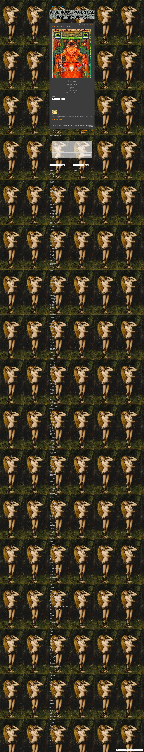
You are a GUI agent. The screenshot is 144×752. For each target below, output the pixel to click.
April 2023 (52, 238)
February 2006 (53, 540)
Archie (51, 552)
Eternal (52, 130)
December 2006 (53, 525)
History (51, 618)
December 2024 (53, 209)
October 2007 (52, 510)
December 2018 (53, 314)
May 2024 (52, 219)
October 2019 (52, 299)
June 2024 (52, 217)
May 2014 (52, 395)
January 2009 (52, 488)
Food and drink (53, 591)
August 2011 (52, 443)
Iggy (50, 621)
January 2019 (52, 313)
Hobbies (51, 619)
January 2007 (52, 524)
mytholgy (51, 649)
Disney (51, 581)
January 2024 (52, 225)
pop (50, 672)
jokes (51, 625)
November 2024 (53, 210)
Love (51, 632)
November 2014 (53, 386)
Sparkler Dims (53, 174)
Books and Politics (54, 561)
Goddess (51, 612)
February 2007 (53, 522)
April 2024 (52, 220)
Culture (51, 572)
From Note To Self (53, 602)
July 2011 (52, 444)
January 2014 (52, 401)
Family (51, 588)
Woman (51, 728)
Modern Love (52, 640)
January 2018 (52, 330)
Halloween (52, 615)
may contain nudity (54, 637)
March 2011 (52, 450)
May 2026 (52, 184)
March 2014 (52, 398)
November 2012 (53, 421)
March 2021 (52, 275)
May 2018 (52, 324)
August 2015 (52, 373)
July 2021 (52, 269)
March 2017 (52, 345)
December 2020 (53, 279)
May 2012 (52, 430)
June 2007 (52, 516)
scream (51, 681)
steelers (51, 700)
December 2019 (53, 296)
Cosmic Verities (53, 569)
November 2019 (53, 298)
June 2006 (52, 534)
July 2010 (52, 462)
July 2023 (52, 233)
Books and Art (53, 559)
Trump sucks (52, 719)
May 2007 (52, 518)
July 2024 (52, 216)
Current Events (53, 574)
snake (51, 691)
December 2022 (53, 244)
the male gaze (53, 706)
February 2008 (53, 504)
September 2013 (53, 406)
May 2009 (52, 483)
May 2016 (52, 359)
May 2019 (52, 307)
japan (51, 624)
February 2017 (53, 346)
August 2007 (52, 513)
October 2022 (52, 247)
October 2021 (52, 264)
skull (51, 690)
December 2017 (53, 332)
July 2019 (52, 304)
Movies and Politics (54, 643)
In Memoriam (52, 622)
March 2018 (52, 327)
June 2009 (52, 481)
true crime (52, 717)
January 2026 (52, 190)
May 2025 (52, 201)
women (51, 729)
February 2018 (53, 329)
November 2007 (53, 509)
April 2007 (52, 519)
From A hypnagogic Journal (55, 596)
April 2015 (52, 378)
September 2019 (53, 301)
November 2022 (53, 245)
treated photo (52, 716)
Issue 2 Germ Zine (54, 170)
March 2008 (52, 503)
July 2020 (52, 286)
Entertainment (53, 587)
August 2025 (52, 197)
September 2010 (53, 459)
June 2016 (52, 358)
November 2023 (53, 228)
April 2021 (52, 273)
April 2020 (52, 291)
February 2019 (53, 311)
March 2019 (52, 310)
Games (51, 611)
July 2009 (52, 480)
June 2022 (52, 252)
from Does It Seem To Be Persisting (57, 599)
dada (51, 575)
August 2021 (52, 267)
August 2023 (52, 232)
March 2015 (52, 380)
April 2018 (52, 326)
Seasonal (52, 684)
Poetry (51, 668)
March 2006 (52, 538)
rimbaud (51, 679)
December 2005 (53, 543)
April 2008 (52, 502)
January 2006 (52, 541)
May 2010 (52, 465)
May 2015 (52, 377)
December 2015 (53, 367)
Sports (51, 697)
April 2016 (52, 361)
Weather (51, 726)
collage (51, 564)
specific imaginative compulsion (56, 695)
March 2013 (52, 415)
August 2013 (52, 408)
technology (52, 703)
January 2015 (52, 383)
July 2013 (52, 409)
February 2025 (53, 206)
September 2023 (53, 231)
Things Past (52, 713)
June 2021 (52, 270)
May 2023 (52, 236)
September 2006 (53, 529)
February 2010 (53, 469)
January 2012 (52, 436)
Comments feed (53, 738)
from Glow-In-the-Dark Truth (56, 600)
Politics (51, 671)
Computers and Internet (55, 568)
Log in (51, 736)
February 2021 (53, 276)
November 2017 (53, 333)
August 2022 (52, 250)
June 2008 (52, 499)
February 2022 (53, 258)
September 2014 (53, 389)
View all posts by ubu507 (57, 119)
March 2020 (52, 292)
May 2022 (52, 254)
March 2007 (52, 521)
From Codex (52, 597)
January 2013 (52, 418)
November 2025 (53, 192)
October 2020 (52, 282)
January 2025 (52, 207)
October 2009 (52, 475)
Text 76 (51, 747)
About (51, 746)
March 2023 (52, 239)
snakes (51, 693)
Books (51, 558)
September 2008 (53, 494)
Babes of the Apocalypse (55, 556)
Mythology (52, 650)
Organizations (53, 657)
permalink (91, 126)
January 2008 (52, 506)
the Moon (52, 707)
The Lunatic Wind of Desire (61, 26)
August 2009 (52, 478)
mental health (52, 638)
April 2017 (52, 343)
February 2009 (53, 487)
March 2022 (52, 257)
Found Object (52, 594)
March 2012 (52, 433)
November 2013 (53, 403)
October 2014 (52, 387)
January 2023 (52, 242)
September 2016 (53, 354)
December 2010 (53, 455)
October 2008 (52, 493)
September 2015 (53, 371)
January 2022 (52, 260)
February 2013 (53, 417)
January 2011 (52, 453)
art (63, 125)
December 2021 (53, 261)
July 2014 (52, 392)
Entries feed (52, 737)
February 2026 (53, 188)
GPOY (51, 613)
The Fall (51, 173)
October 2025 (52, 194)
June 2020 (52, 288)
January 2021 (52, 277)
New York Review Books (55, 654)
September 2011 (53, 442)
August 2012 (52, 425)
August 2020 (52, 285)
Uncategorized (53, 722)
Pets (51, 662)
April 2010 (52, 466)
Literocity (51, 631)
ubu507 (92, 24)
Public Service (53, 673)
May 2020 (52, 289)
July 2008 (52, 497)
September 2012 (53, 424)
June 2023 (52, 235)
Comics (51, 565)
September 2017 (53, 336)
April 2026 (52, 185)
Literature (52, 630)
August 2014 (52, 390)
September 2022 (53, 248)
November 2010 (53, 456)
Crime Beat (52, 571)
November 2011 (53, 439)
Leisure (51, 628)
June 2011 (52, 446)
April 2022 (52, 255)
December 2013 (53, 402)
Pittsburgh (52, 665)
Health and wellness (54, 616)
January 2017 (52, 348)
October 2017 (52, 335)
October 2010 (52, 458)
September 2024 (53, 213)
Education (52, 586)
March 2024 (52, 222)
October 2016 (52, 352)
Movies (51, 641)
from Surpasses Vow (68, 125)
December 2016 (53, 349)
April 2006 (52, 537)
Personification (53, 660)
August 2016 (52, 355)
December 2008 (53, 490)
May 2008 (52, 500)
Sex (50, 687)
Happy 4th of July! (53, 176)
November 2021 (53, 263)
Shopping (52, 688)
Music (51, 644)
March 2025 (52, 204)
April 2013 (52, 414)
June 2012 (52, 428)
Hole (50, 171)
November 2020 (53, 280)
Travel (51, 714)
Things (51, 712)
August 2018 (52, 320)
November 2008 (53, 491)
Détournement (53, 577)
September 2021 (53, 266)
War (50, 725)
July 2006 (52, 532)
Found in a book (53, 593)
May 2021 (52, 272)
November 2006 (53, 527)
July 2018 (52, 321)
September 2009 (53, 477)
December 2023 (53, 226)
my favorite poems (54, 646)
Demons (51, 580)
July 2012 (52, 427)
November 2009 (53, 474)
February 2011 (53, 452)
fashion (51, 590)
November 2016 (53, 351)
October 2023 (52, 229)
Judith (51, 627)
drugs (51, 584)
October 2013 (52, 405)
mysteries (52, 647)
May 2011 (52, 447)
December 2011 (53, 437)
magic (51, 634)
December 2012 (53, 420)
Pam (51, 659)
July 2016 (52, 357)
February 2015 (53, 381)
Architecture (52, 553)
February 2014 (53, 399)
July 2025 (52, 198)
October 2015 (52, 370)
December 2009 (53, 472)
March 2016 (52, 362)
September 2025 (53, 195)
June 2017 (52, 340)
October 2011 (52, 440)
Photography (52, 663)
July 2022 (52, 251)
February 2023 (53, 241)
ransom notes (52, 675)
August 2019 (52, 302)
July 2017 (52, 339)
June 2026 (52, 182)
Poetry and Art (53, 669)
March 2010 (52, 468)
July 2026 (52, 181)
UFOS (51, 720)
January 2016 (52, 365)
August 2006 (52, 531)
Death (51, 578)
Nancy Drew (52, 652)
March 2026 (52, 187)
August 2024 (52, 214)
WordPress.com (53, 740)
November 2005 (53, 544)
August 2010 (52, 461)
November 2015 (53, 368)
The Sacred (52, 710)
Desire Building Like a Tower (87, 130)
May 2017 (52, 342)
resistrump (52, 678)
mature (51, 635)
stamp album (52, 698)
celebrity (51, 562)
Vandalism (52, 723)
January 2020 (52, 295)
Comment (86, 155)
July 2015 (52, 374)
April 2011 (52, 449)
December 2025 (53, 191)
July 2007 (52, 515)
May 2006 (52, 535)
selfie (51, 685)
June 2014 (52, 393)
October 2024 (52, 211)
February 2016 (53, 364)
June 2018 (52, 323)
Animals (51, 550)
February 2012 (53, 434)
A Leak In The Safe (56, 6)
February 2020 (53, 294)
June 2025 (52, 200)
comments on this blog (54, 567)
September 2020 (53, 283)
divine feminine (53, 583)
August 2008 (52, 496)
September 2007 (53, 512)
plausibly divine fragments (55, 666)
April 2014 (52, 396)
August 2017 (52, 337)
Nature (51, 653)
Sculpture (52, 682)
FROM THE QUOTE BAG (55, 609)
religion (51, 676)
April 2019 (52, 308)
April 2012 (52, 431)
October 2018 (52, 317)
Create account (53, 734)
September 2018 (53, 318)
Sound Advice (53, 694)
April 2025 (52, 203)
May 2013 (52, 412)
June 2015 (52, 376)
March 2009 (52, 485)
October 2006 (52, 528)
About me (52, 549)
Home (51, 744)
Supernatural (52, 701)
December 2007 (53, 507)
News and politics (53, 656)
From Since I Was (53, 603)
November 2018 (53, 316)
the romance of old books (55, 709)
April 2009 (52, 484)
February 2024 (53, 223)
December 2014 (53, 384)
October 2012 (52, 422)
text (50, 704)
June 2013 (52, 411)
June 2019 (52, 305)
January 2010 (52, 471)
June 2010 (52, 463)
